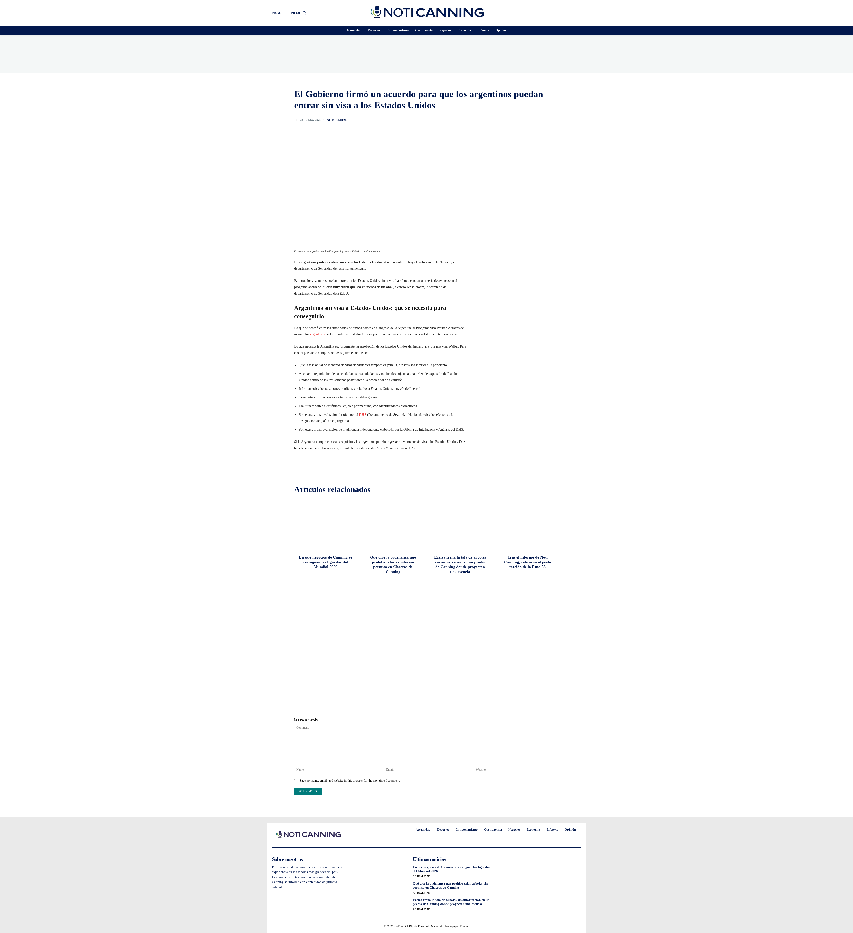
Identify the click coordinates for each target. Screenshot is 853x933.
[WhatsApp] (554, 119)
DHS (362, 414)
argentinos (317, 334)
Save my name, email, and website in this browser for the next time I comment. (350, 780)
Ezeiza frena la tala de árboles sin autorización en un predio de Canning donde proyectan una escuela (460, 564)
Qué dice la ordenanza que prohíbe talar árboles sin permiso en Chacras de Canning (393, 564)
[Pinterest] (544, 119)
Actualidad (337, 120)
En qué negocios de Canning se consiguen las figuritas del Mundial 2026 (325, 562)
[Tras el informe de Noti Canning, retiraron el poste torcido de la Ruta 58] (527, 524)
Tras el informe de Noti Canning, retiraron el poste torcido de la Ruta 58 (527, 562)
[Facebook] (523, 119)
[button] (299, 13)
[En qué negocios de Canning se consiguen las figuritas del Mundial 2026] (325, 524)
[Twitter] (534, 119)
